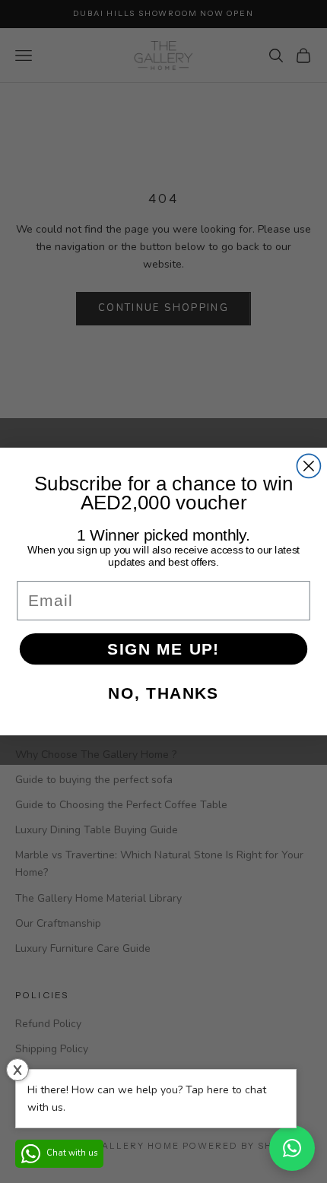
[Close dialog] (308, 465)
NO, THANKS (163, 693)
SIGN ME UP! (163, 649)
